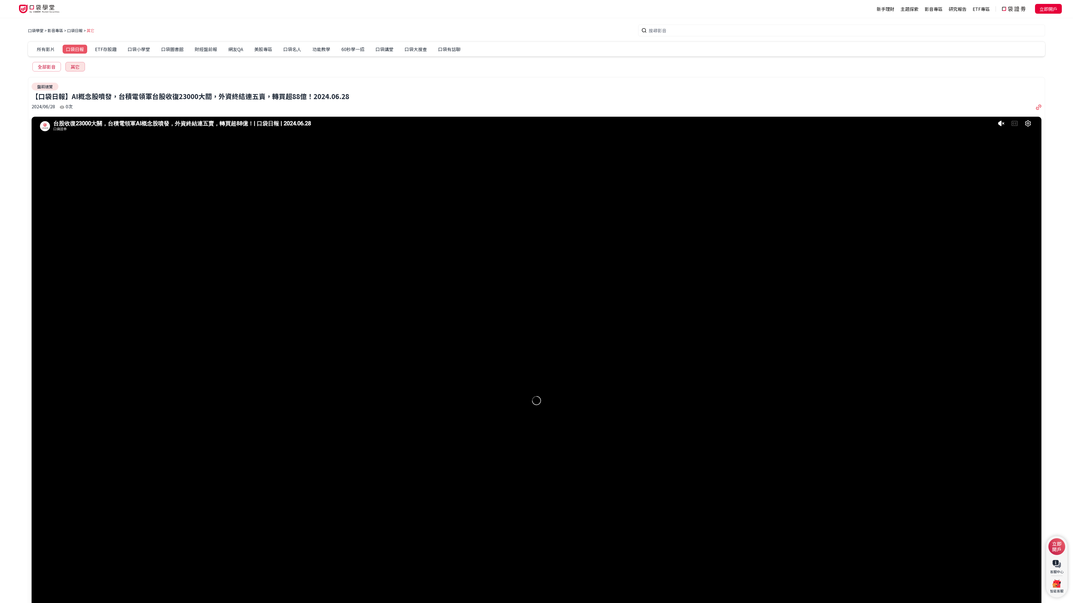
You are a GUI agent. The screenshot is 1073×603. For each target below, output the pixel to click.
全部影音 (47, 66)
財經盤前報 (206, 49)
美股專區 (263, 49)
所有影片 (46, 49)
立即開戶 (1048, 9)
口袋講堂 (384, 49)
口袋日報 (75, 30)
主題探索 (909, 9)
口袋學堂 (36, 30)
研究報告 (958, 9)
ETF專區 (981, 9)
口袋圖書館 (172, 49)
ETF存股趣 (106, 49)
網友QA (235, 49)
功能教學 (321, 49)
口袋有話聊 (449, 49)
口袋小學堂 (139, 49)
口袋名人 (292, 49)
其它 (90, 30)
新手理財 (885, 9)
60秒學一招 (352, 49)
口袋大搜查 (416, 49)
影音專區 (55, 30)
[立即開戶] (1056, 546)
